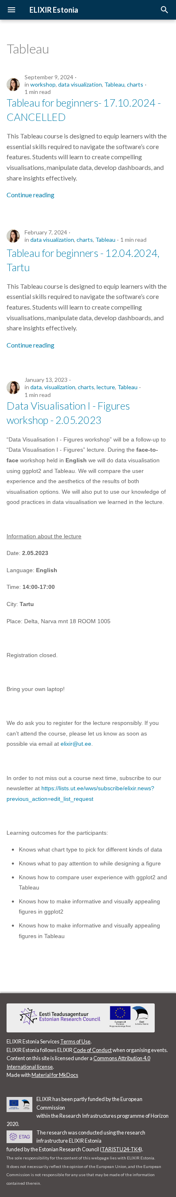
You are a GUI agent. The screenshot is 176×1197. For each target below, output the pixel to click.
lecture (106, 386)
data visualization (80, 84)
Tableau (114, 84)
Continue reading (30, 194)
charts (135, 84)
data (36, 386)
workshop (43, 84)
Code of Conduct (92, 1050)
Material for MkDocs (55, 1075)
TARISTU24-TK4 (121, 1149)
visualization (59, 386)
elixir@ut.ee (76, 743)
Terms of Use (75, 1041)
